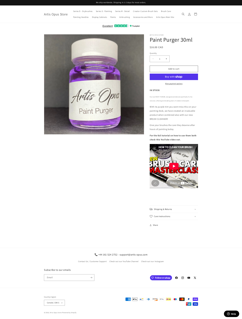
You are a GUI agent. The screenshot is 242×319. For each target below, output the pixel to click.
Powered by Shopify (69, 313)
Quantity (153, 53)
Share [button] (155, 225)
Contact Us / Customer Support (92, 261)
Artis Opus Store (56, 313)
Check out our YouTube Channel (124, 261)
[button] (183, 14)
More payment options (173, 83)
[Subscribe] (91, 277)
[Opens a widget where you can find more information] (231, 314)
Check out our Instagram (152, 261)
